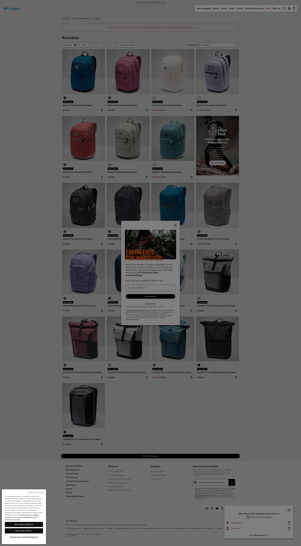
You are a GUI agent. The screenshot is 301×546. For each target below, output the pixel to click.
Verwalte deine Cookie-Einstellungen (24, 537)
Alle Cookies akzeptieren (23, 524)
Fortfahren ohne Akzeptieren (35, 492)
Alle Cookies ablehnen (24, 531)
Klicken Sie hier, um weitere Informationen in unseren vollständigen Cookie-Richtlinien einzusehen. (22, 517)
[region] (24, 516)
